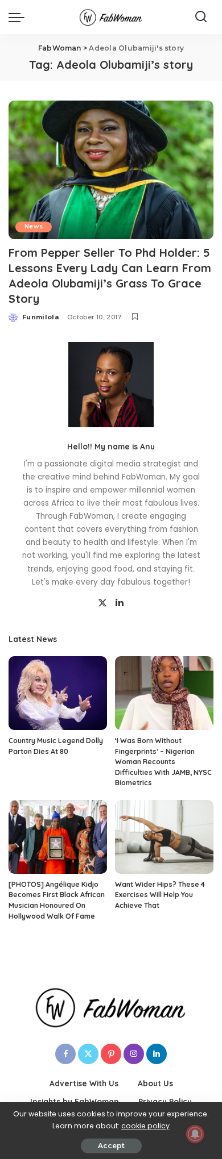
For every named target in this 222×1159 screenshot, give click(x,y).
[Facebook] (65, 1054)
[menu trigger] (19, 17)
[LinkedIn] (119, 603)
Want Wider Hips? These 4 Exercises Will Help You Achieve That (160, 895)
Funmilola (40, 317)
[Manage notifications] (195, 1134)
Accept (111, 1145)
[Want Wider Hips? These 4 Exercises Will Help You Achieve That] (164, 837)
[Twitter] (102, 603)
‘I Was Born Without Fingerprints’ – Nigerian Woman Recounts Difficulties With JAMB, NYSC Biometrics (163, 761)
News (33, 226)
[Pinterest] (111, 1054)
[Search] (201, 17)
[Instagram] (134, 1054)
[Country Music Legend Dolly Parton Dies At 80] (58, 693)
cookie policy (145, 1126)
